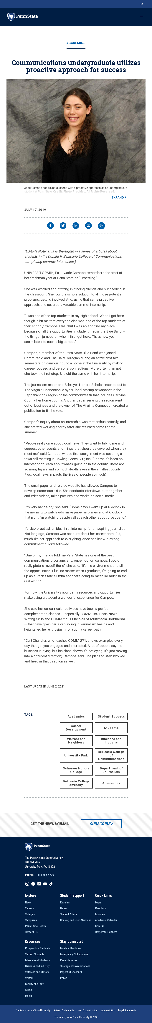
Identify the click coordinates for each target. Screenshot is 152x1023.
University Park (76, 755)
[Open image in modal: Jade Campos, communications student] (75, 131)
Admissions (111, 783)
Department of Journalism (111, 770)
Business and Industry (111, 740)
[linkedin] (75, 226)
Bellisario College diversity (76, 783)
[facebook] (50, 226)
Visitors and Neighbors (76, 740)
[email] (88, 226)
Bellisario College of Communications (111, 755)
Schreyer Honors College (76, 770)
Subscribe (100, 824)
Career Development (76, 727)
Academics (76, 43)
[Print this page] (101, 225)
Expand (118, 197)
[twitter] (63, 226)
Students (111, 728)
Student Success (111, 716)
